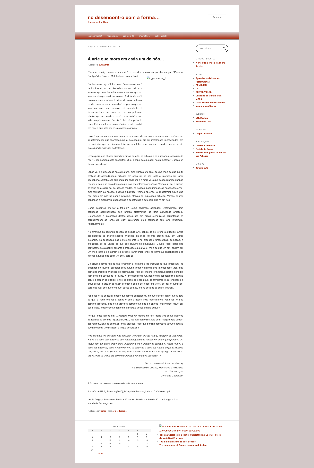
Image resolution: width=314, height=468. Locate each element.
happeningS (112, 35)
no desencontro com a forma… (124, 17)
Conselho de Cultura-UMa (208, 95)
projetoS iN (128, 35)
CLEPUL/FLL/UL (204, 92)
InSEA (199, 99)
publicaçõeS (161, 35)
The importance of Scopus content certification (183, 445)
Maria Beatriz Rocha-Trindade (210, 102)
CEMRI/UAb (201, 85)
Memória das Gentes (206, 105)
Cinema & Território (205, 145)
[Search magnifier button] (224, 48)
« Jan (100, 452)
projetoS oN (144, 35)
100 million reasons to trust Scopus (177, 441)
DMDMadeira (202, 117)
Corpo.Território (204, 133)
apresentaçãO (95, 35)
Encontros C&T (203, 121)
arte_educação (120, 410)
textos (103, 410)
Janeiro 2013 (202, 167)
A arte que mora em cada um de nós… (126, 59)
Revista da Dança (204, 148)
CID (197, 88)
